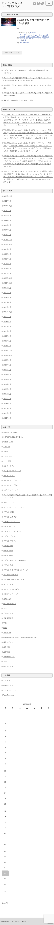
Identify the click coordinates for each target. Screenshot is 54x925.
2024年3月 (7, 230)
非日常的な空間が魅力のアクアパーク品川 (34, 22)
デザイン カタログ (10, 517)
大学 (5, 608)
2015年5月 (7, 408)
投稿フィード (8, 685)
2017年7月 (7, 370)
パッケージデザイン (10, 575)
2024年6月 (7, 215)
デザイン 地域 (8, 550)
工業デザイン (8, 613)
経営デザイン (8, 642)
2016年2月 (7, 399)
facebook (38, 3)
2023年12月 (7, 239)
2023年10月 (7, 244)
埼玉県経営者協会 (9, 604)
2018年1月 (7, 345)
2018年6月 (7, 321)
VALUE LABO (8, 442)
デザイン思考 (8, 565)
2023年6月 (7, 264)
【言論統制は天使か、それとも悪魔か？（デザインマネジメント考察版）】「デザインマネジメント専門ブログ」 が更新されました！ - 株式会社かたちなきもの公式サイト (27, 148)
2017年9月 (7, 360)
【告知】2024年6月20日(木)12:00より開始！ (19, 100)
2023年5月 (7, 268)
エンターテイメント (34, 35)
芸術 (5, 661)
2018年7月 (7, 317)
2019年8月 (7, 293)
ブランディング (9, 584)
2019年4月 (7, 302)
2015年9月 (7, 403)
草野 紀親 (33, 32)
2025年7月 (7, 201)
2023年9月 (7, 249)
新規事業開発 (8, 618)
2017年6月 (7, 374)
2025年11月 (7, 196)
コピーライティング (10, 490)
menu (49, 3)
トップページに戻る (12, 52)
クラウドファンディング (12, 471)
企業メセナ (7, 599)
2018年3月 (7, 336)
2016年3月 (7, 394)
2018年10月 (7, 312)
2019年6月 (7, 297)
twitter (34, 3)
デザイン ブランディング (12, 531)
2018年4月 (7, 331)
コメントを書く (24, 42)
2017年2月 (7, 384)
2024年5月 (7, 220)
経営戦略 (6, 647)
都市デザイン (8, 666)
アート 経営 (7, 456)
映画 (5, 628)
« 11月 (4, 903)
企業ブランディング (10, 594)
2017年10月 (7, 355)
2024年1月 (7, 235)
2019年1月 (7, 307)
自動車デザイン (9, 656)
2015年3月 (7, 418)
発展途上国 (7, 632)
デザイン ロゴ (8, 546)
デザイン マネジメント (33, 36)
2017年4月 (7, 379)
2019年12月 (7, 278)
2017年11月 (7, 350)
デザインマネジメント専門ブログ (11, 5)
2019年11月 (7, 283)
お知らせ (6, 446)
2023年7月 (7, 259)
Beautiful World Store (10, 432)
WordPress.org (8, 695)
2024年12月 (7, 206)
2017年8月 (7, 365)
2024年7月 (7, 211)
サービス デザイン (10, 502)
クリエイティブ (9, 476)
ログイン (6, 680)
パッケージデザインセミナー (13, 579)
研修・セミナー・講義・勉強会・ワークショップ (20, 637)
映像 (24, 40)
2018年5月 (7, 326)
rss (42, 3)
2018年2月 (7, 341)
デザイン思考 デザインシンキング (34, 37)
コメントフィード (9, 690)
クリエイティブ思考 (10, 485)
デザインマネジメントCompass (14, 560)
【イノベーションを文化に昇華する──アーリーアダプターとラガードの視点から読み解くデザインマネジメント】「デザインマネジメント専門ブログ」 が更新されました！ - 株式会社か (28, 135)
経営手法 (6, 652)
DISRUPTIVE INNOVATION (13, 437)
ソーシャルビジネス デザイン (13, 507)
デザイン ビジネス (10, 526)
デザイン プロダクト (10, 536)
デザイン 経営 (8, 555)
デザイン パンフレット (11, 522)
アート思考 (23, 35)
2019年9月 (7, 288)
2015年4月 (7, 413)
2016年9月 (7, 389)
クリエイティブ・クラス (12, 480)
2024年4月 (7, 225)
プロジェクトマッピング (12, 589)
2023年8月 (7, 254)
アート (5, 451)
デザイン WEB (8, 512)
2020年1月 (7, 273)
